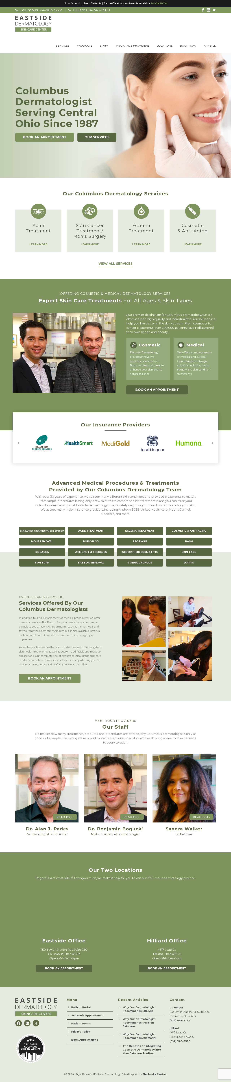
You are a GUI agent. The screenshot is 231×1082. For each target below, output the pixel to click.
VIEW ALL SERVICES (116, 264)
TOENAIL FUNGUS (140, 562)
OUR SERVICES (97, 137)
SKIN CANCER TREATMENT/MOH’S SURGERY (42, 531)
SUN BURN (42, 562)
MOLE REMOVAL (42, 541)
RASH (189, 541)
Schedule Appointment (87, 1015)
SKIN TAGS (189, 552)
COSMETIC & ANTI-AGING (189, 530)
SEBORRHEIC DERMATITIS (140, 552)
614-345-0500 (98, 10)
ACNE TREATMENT (91, 530)
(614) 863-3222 (180, 1020)
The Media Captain (154, 1074)
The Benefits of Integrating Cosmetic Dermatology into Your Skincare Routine (142, 1049)
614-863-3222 (50, 10)
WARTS (189, 562)
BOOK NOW (159, 3)
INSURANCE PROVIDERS (133, 46)
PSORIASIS (140, 541)
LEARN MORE (38, 244)
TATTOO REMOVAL (91, 562)
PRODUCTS (84, 46)
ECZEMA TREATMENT (140, 530)
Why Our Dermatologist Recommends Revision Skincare (139, 1022)
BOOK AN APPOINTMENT (44, 137)
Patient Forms (81, 1023)
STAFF (104, 46)
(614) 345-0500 (180, 1041)
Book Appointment (84, 1039)
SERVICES (62, 46)
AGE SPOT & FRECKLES (91, 552)
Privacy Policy (80, 1031)
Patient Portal (81, 1007)
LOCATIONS (165, 46)
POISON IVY (91, 541)
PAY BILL (210, 46)
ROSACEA (42, 552)
